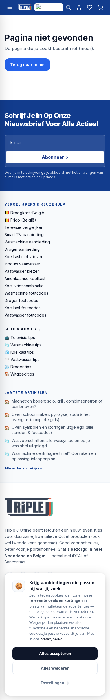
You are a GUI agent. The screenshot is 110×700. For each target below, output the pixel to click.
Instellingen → (55, 682)
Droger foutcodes (21, 300)
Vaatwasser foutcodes (25, 315)
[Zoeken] (68, 7)
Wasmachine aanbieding (27, 242)
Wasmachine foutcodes (26, 293)
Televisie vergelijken (24, 227)
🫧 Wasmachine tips (23, 344)
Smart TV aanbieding (24, 234)
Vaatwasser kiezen (22, 271)
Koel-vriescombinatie (24, 285)
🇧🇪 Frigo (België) (20, 220)
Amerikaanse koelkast (25, 278)
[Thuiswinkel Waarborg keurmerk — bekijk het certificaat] (48, 7)
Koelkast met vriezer (24, 256)
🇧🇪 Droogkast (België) (25, 212)
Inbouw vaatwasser (22, 263)
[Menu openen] (10, 7)
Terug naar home (27, 64)
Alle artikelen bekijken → (25, 468)
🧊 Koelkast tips (19, 352)
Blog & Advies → (23, 329)
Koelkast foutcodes (23, 307)
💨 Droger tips (18, 366)
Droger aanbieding (22, 249)
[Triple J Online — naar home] (24, 7)
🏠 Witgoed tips (19, 374)
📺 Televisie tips (20, 337)
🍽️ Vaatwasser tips (22, 359)
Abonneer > (55, 157)
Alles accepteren (55, 653)
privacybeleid (51, 639)
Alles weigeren (55, 668)
